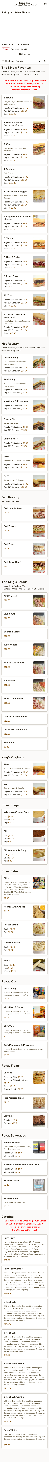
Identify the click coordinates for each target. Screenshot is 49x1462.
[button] (24, 106)
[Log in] (45, 4)
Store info (25, 54)
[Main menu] (4, 4)
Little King (24, 3)
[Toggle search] (44, 61)
